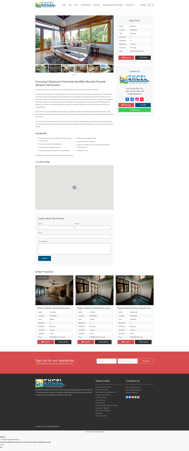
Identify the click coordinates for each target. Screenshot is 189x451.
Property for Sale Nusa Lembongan (107, 405)
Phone (77, 224)
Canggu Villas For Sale (103, 395)
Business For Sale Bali (102, 408)
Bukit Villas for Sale (101, 389)
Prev (37, 68)
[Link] (45, 5)
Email (40, 232)
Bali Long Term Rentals (103, 410)
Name (40, 224)
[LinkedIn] (127, 99)
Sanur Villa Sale (100, 400)
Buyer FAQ (99, 413)
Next (112, 68)
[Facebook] (132, 99)
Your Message (42, 241)
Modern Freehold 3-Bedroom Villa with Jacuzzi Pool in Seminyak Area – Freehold (147, 308)
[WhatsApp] (135, 397)
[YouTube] (142, 99)
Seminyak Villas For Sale (103, 387)
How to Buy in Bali (101, 416)
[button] (73, 75)
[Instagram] (137, 99)
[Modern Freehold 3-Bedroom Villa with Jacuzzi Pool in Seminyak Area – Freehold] (135, 290)
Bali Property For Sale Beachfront (106, 392)
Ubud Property (100, 403)
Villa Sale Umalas (101, 397)
